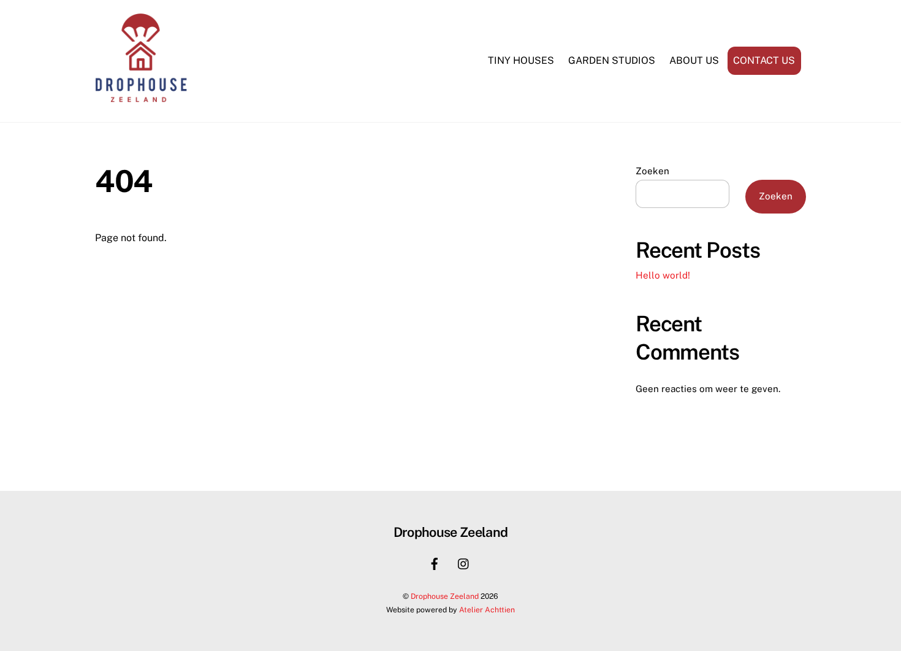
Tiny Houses (521, 60)
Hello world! (663, 275)
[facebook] (434, 562)
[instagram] (464, 562)
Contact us (764, 60)
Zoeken (652, 171)
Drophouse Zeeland (445, 596)
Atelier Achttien (487, 609)
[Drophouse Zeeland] (141, 99)
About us (694, 60)
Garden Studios (611, 60)
